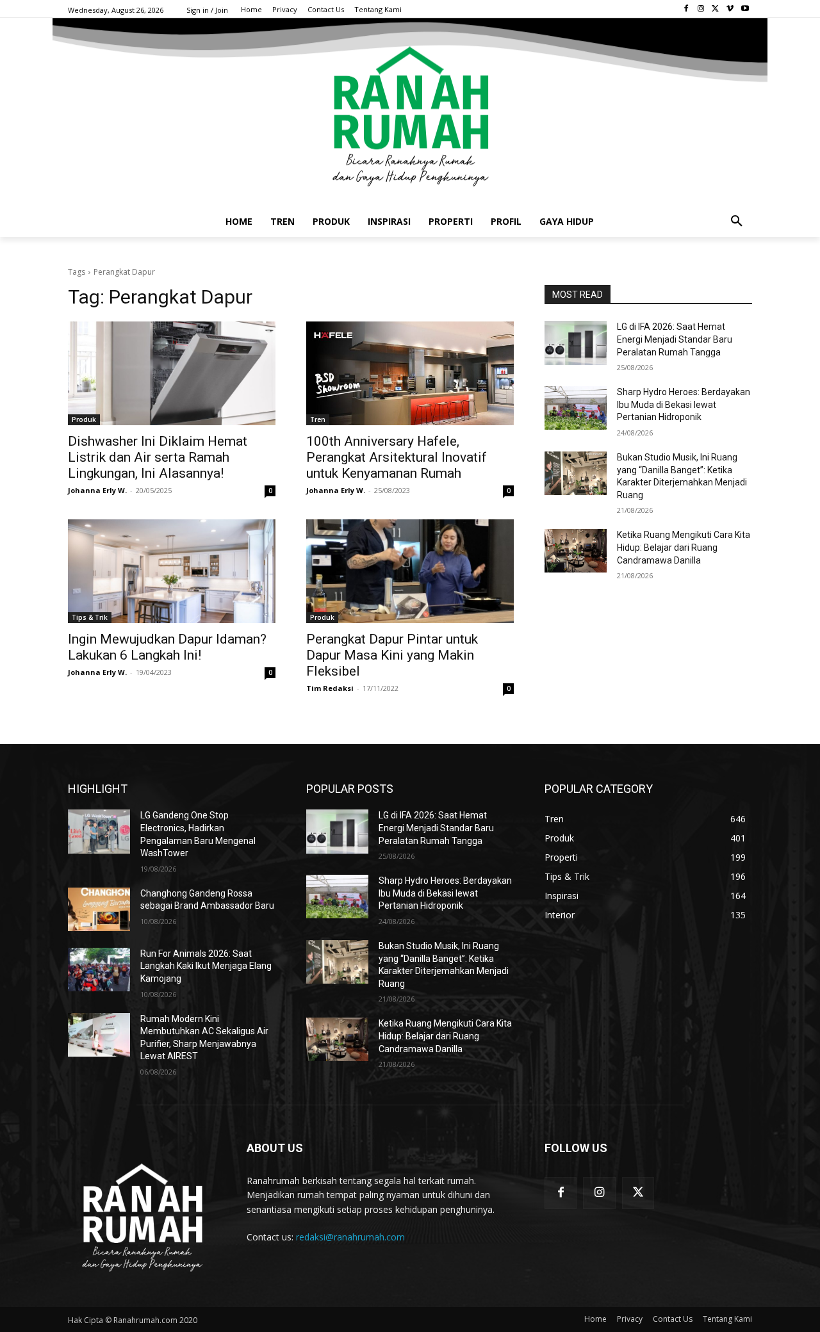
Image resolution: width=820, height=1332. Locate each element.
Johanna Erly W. (97, 490)
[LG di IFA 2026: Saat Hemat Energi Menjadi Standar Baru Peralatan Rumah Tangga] (576, 342)
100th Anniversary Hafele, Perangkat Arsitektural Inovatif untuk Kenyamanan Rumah (396, 457)
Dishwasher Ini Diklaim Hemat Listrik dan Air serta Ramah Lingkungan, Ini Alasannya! (157, 457)
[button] (736, 221)
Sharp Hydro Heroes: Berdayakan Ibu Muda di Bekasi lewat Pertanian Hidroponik (683, 404)
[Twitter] (716, 9)
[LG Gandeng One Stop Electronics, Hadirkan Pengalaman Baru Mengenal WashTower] (99, 831)
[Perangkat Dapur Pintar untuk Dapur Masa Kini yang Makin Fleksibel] (410, 571)
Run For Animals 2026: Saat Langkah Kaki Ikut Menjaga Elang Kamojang (206, 966)
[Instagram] (701, 9)
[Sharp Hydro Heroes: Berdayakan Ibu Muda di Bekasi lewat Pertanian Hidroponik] (576, 408)
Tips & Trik (90, 617)
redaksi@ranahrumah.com (350, 1237)
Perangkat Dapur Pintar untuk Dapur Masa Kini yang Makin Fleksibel (392, 655)
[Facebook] (686, 9)
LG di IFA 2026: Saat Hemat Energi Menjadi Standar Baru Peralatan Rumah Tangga (674, 339)
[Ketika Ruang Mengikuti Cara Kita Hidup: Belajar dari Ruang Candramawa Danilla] (576, 551)
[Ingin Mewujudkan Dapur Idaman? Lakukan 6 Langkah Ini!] (171, 571)
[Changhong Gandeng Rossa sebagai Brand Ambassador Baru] (99, 909)
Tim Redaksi (330, 688)
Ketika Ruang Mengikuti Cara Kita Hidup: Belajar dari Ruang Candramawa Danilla (683, 547)
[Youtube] (744, 9)
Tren (317, 419)
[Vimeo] (730, 9)
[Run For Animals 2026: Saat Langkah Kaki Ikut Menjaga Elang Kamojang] (99, 969)
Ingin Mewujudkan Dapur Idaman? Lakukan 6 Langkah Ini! (167, 647)
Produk (84, 419)
